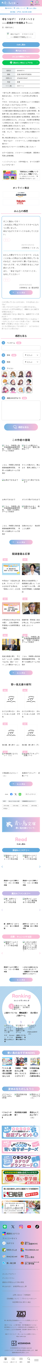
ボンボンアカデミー (9, 1274)
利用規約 (27, 1295)
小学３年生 (6, 805)
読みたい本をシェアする (23, 62)
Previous (3, 867)
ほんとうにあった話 (14, 801)
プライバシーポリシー (29, 1298)
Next (39, 867)
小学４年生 (15, 805)
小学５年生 (25, 805)
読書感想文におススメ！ (28, 801)
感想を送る (23, 427)
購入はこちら (21, 50)
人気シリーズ (20, 8)
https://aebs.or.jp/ (21, 1336)
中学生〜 (5, 808)
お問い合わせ (17, 1295)
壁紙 (13, 12)
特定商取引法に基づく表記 (21, 1302)
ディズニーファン (8, 1278)
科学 (4, 801)
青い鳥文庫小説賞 (25, 12)
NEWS (9, 8)
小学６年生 (34, 805)
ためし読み (33, 8)
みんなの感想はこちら (21, 56)
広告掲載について (13, 1298)
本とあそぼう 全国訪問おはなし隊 (14, 1286)
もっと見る (21, 292)
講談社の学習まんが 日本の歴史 (13, 1282)
